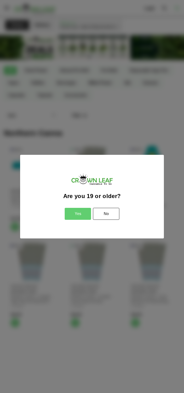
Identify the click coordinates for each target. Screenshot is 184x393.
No (106, 214)
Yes (78, 214)
